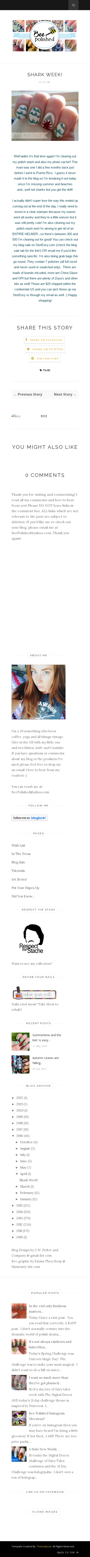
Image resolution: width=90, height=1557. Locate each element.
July (23, 1155)
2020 (19, 1110)
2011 (19, 1231)
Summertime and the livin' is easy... (46, 1037)
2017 (19, 1129)
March (25, 1186)
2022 (19, 1098)
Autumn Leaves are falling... (45, 1060)
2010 (19, 1237)
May (23, 1167)
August (25, 1148)
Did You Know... (23, 896)
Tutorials (18, 871)
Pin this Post (48, 358)
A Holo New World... (44, 1449)
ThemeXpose (44, 1546)
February (27, 1193)
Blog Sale (18, 862)
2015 (19, 1205)
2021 (19, 1104)
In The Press (21, 854)
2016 (19, 1136)
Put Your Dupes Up (25, 888)
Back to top (66, 1552)
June (23, 1161)
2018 (19, 1123)
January (26, 1199)
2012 (19, 1224)
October (26, 1142)
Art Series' (19, 879)
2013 (19, 1218)
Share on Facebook (46, 340)
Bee (44, 416)
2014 (19, 1212)
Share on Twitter (48, 349)
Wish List (18, 845)
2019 (19, 1117)
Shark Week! (28, 1180)
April (23, 1174)
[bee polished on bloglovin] (30, 820)
